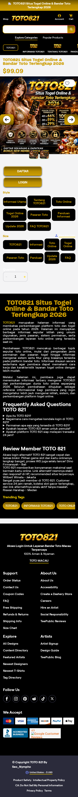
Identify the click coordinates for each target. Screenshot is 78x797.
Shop (5, 19)
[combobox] (35, 29)
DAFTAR (22, 171)
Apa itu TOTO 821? (18, 415)
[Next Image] (71, 119)
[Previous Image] (7, 119)
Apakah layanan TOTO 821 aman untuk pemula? (38, 428)
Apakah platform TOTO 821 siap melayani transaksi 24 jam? (39, 433)
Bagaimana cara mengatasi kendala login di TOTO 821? (38, 420)
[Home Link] (25, 18)
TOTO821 (9, 322)
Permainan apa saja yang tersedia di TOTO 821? (38, 425)
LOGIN (22, 182)
